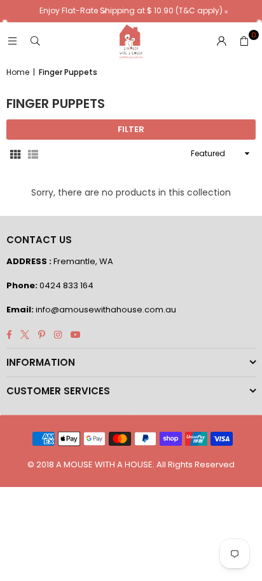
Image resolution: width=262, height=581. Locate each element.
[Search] (35, 41)
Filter (131, 129)
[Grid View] (15, 154)
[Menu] (12, 41)
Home (17, 72)
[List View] (33, 154)
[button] (244, 41)
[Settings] (221, 41)
